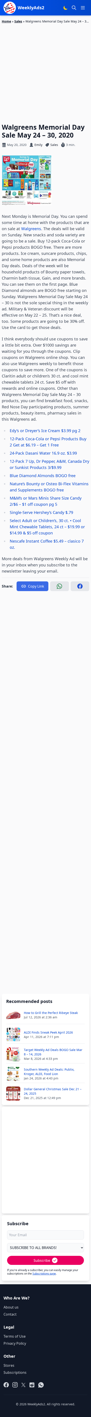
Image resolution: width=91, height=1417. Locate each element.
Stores (9, 1365)
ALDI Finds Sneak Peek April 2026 (48, 1032)
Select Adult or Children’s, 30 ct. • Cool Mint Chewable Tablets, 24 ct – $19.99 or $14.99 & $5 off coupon (47, 527)
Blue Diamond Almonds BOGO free (43, 475)
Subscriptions (15, 1372)
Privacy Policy (15, 1343)
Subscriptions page (44, 1273)
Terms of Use (15, 1336)
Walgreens (31, 228)
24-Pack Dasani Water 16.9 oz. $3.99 (43, 453)
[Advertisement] (45, 70)
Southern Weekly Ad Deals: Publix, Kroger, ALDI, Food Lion (49, 1071)
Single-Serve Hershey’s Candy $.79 (41, 512)
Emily (38, 145)
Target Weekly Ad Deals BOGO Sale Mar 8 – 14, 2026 (53, 1052)
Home (6, 21)
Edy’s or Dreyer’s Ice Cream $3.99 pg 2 (45, 430)
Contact (10, 1314)
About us (11, 1307)
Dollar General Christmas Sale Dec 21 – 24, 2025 (53, 1091)
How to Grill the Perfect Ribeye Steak (51, 1013)
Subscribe (42, 1260)
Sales (18, 21)
